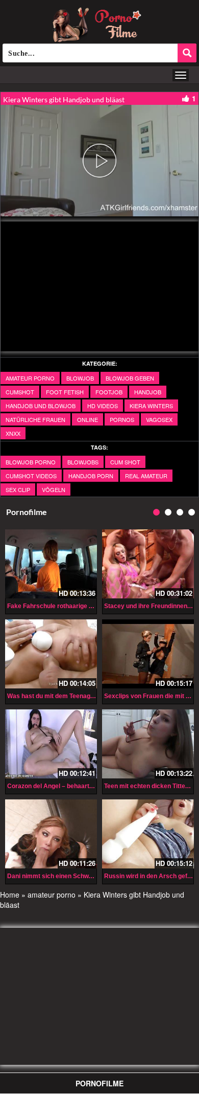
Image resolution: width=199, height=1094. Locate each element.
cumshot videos (31, 476)
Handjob (147, 392)
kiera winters (151, 405)
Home (9, 894)
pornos (122, 419)
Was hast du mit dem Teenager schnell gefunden (77, 696)
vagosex (159, 419)
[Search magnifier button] (187, 52)
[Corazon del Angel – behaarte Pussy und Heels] (51, 743)
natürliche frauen (35, 419)
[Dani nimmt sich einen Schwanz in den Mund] (51, 833)
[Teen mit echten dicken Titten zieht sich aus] (148, 743)
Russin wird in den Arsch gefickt (151, 876)
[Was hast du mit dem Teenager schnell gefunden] (51, 653)
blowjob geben (130, 378)
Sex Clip (18, 489)
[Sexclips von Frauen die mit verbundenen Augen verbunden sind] (148, 653)
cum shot (125, 462)
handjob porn (90, 476)
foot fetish (65, 392)
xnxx (13, 433)
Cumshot (20, 392)
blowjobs (82, 462)
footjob (108, 392)
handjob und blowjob (41, 405)
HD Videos (102, 405)
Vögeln (53, 489)
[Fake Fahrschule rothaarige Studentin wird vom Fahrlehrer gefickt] (51, 563)
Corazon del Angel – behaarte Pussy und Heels (75, 786)
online (87, 419)
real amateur (146, 476)
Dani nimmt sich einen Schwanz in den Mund (71, 876)
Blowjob (80, 378)
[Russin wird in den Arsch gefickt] (148, 833)
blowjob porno (31, 462)
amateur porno (30, 378)
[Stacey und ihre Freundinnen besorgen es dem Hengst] (148, 563)
